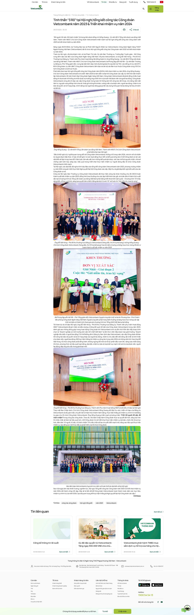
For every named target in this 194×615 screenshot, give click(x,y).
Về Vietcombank (93, 2)
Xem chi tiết (63, 552)
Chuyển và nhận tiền (36, 602)
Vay (32, 591)
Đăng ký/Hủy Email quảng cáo (104, 594)
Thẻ (32, 588)
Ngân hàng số (34, 586)
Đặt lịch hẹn (99, 586)
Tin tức (103, 2)
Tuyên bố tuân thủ (122, 594)
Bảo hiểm (33, 596)
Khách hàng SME (57, 583)
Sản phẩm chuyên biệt (80, 583)
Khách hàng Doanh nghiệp (59, 586)
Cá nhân (35, 2)
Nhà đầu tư (113, 2)
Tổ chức (45, 2)
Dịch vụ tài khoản (35, 583)
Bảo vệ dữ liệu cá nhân (124, 596)
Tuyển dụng (133, 2)
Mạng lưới (123, 2)
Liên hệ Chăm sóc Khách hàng (104, 583)
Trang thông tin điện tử (61, 15)
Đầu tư (32, 599)
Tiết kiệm (33, 594)
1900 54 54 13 (145, 595)
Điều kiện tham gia (79, 588)
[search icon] (143, 8)
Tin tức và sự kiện (78, 15)
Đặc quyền (77, 586)
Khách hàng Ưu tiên (58, 2)
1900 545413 (151, 2)
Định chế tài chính (57, 588)
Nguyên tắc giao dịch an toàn (104, 588)
